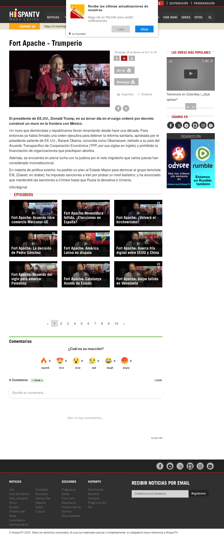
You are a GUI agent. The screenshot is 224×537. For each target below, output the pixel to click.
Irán (11, 489)
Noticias (53, 17)
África (13, 502)
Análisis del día (71, 506)
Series (186, 17)
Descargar (123, 82)
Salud (39, 506)
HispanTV (24, 14)
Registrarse (198, 493)
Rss (90, 506)
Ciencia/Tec (43, 498)
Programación (204, 3)
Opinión (67, 511)
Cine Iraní (170, 17)
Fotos (198, 17)
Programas (69, 489)
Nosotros (93, 493)
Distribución (179, 3)
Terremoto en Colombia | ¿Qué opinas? (188, 97)
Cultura (40, 511)
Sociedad (41, 489)
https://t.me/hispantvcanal (62, 26)
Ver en (121, 70)
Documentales (71, 515)
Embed (146, 94)
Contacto (94, 498)
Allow (144, 29)
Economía (41, 493)
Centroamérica (18, 524)
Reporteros (69, 502)
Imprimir (127, 94)
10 (116, 323)
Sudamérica (17, 520)
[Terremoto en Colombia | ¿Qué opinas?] (191, 74)
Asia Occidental (19, 493)
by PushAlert (79, 33)
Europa (14, 506)
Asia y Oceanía (18, 498)
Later (120, 29)
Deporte (40, 502)
